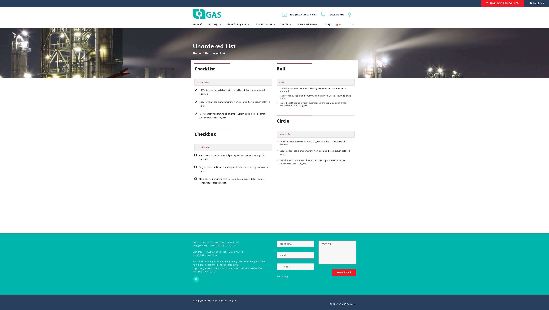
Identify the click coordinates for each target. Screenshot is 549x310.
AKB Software (349, 304)
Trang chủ (196, 24)
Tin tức (285, 24)
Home (197, 53)
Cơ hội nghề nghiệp (307, 24)
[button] (353, 24)
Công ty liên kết (263, 24)
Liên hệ (326, 24)
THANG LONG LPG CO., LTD (502, 3)
